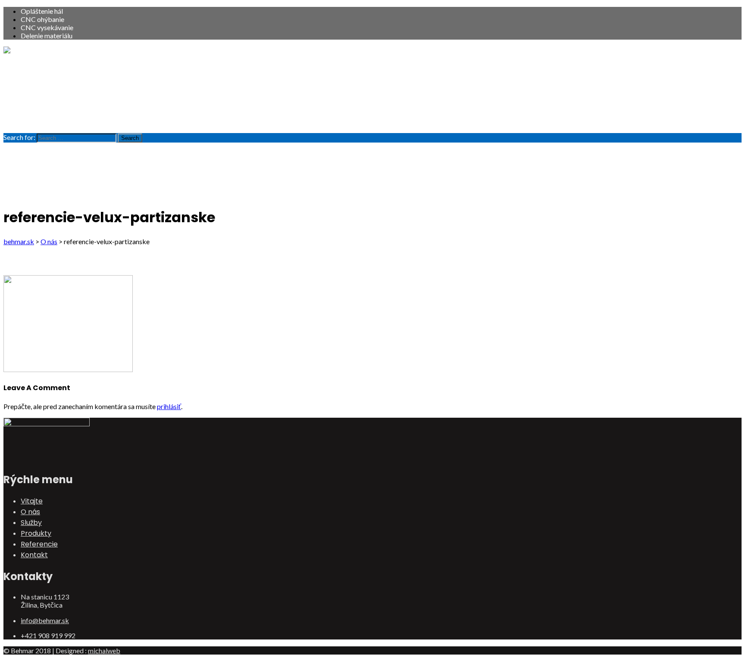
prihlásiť (169, 406)
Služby (31, 88)
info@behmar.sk (45, 620)
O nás (30, 78)
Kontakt (34, 121)
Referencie (39, 110)
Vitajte (32, 67)
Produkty (36, 99)
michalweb (104, 650)
